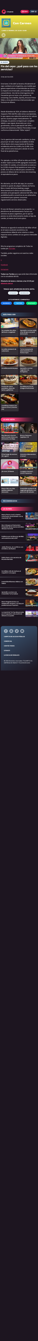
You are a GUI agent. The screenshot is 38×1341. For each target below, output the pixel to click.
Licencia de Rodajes (11, 655)
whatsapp (31, 303)
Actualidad (13, 293)
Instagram (4, 269)
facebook (6, 303)
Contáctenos (9, 646)
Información (24, 293)
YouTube (11, 248)
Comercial (8, 641)
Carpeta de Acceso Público (14, 636)
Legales (7, 650)
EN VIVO (25, 12)
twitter (19, 303)
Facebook (4, 265)
